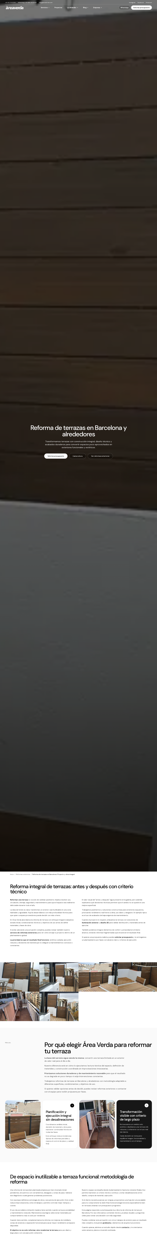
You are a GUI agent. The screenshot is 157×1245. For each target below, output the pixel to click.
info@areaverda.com (45, 2)
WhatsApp (124, 8)
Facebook (141, 2)
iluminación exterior (90, 923)
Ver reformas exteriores (100, 456)
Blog (85, 8)
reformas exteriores (106, 1088)
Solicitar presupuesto (141, 8)
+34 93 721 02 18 (10, 2)
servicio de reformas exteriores (23, 933)
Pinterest (149, 2)
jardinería (107, 1223)
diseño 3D (104, 923)
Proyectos (58, 8)
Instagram (132, 2)
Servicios (44, 8)
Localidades (71, 8)
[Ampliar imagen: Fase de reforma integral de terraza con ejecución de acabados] (59, 977)
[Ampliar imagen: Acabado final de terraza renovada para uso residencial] (59, 1006)
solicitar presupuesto (124, 937)
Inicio (12, 874)
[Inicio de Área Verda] (14, 7)
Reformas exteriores (23, 874)
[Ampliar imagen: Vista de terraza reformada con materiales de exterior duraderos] (98, 977)
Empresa (96, 8)
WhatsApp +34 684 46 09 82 (27, 2)
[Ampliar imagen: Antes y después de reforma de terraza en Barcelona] (19, 1006)
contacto (125, 1227)
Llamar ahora (77, 456)
